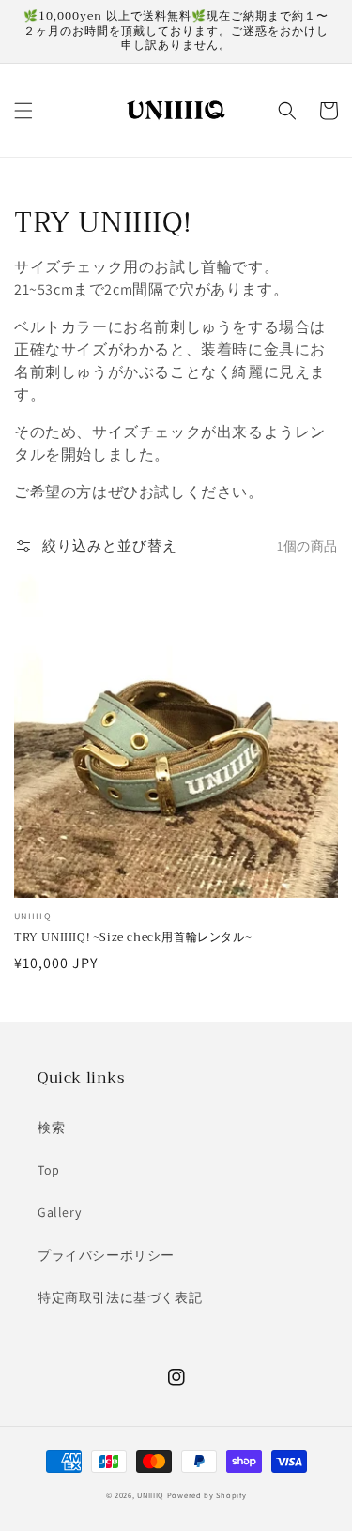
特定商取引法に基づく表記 (120, 1297)
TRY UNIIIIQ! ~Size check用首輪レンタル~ (133, 938)
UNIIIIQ (150, 1495)
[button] (23, 110)
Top (49, 1169)
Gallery (59, 1212)
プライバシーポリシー (106, 1255)
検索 (51, 1127)
